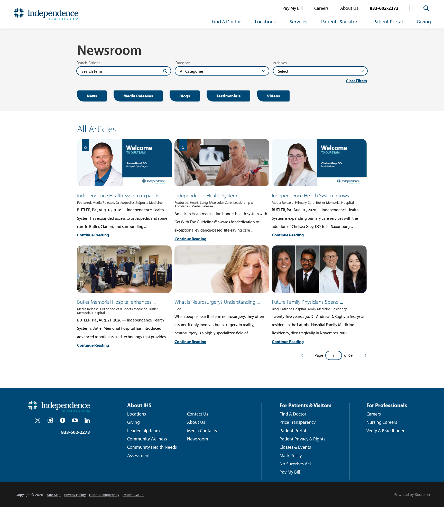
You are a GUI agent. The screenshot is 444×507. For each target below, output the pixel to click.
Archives (280, 63)
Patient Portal (388, 21)
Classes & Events (295, 447)
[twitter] (37, 420)
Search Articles (88, 63)
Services (298, 21)
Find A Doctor (226, 21)
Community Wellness (147, 439)
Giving (424, 21)
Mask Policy (291, 455)
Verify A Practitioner (385, 431)
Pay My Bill (292, 8)
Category (182, 63)
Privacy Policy (75, 495)
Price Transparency (298, 422)
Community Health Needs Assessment (152, 451)
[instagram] (50, 420)
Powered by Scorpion (412, 494)
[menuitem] (230, 22)
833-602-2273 (384, 8)
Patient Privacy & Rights (302, 439)
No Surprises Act (295, 464)
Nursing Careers (381, 422)
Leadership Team (143, 431)
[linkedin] (87, 420)
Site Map (54, 495)
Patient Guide (133, 495)
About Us (349, 8)
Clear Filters (356, 80)
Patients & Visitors (340, 21)
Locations (265, 21)
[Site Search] (426, 8)
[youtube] (75, 420)
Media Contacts (202, 431)
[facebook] (62, 420)
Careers (321, 8)
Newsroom (197, 439)
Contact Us (197, 414)
